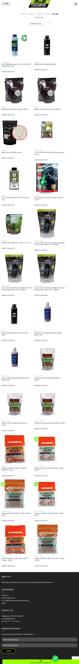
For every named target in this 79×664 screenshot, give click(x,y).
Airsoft (31, 14)
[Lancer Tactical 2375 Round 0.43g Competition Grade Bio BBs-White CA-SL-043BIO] (49, 223)
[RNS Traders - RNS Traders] (39, 4)
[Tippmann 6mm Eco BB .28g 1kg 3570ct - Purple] (17, 404)
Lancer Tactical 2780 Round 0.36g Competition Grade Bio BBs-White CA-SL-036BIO (49, 289)
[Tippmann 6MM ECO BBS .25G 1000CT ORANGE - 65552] (17, 449)
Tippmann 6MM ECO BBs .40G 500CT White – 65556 (49, 514)
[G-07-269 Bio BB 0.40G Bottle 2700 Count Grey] (17, 178)
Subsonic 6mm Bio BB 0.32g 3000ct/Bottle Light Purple (15, 379)
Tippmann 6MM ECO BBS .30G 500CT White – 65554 (49, 469)
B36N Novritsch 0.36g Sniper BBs (45, 64)
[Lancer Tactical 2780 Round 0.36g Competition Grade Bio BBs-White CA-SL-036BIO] (49, 268)
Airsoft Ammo (43, 14)
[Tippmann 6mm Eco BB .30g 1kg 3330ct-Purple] (49, 404)
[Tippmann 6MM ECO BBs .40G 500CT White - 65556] (49, 494)
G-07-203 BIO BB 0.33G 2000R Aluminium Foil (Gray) (49, 153)
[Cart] (75, 4)
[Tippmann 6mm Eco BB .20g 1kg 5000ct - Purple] (49, 359)
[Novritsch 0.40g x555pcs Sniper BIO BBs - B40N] (17, 313)
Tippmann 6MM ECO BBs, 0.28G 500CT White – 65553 (49, 559)
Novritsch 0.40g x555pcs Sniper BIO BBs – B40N (15, 334)
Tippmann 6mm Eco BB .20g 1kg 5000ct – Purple (47, 379)
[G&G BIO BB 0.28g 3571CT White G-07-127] (17, 223)
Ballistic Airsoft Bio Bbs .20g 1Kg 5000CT (15, 109)
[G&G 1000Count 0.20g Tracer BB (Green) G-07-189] (49, 178)
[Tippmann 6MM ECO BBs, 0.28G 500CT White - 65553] (49, 539)
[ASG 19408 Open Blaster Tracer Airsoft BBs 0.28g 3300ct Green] (17, 45)
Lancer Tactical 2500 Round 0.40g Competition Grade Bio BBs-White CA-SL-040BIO (17, 289)
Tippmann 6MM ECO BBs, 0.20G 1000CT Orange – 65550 (15, 559)
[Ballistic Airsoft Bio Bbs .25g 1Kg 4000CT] (49, 90)
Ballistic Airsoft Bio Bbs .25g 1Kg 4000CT (47, 109)
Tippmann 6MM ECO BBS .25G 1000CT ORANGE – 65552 (14, 469)
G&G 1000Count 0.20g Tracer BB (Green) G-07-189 (49, 198)
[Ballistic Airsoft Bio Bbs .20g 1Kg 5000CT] (17, 90)
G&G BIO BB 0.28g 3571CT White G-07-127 (16, 243)
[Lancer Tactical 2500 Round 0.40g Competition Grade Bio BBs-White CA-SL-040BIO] (17, 268)
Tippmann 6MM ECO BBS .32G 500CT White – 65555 (17, 514)
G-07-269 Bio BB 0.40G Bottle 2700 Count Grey (16, 198)
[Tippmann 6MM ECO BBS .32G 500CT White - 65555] (17, 494)
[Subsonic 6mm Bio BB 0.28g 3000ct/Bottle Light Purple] (49, 313)
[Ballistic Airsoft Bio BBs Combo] (17, 133)
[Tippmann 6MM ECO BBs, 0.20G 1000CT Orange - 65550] (17, 539)
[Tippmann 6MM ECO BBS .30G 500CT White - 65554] (49, 449)
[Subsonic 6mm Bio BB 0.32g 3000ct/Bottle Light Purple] (17, 359)
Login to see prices (8, 71)
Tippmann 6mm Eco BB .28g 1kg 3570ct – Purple (15, 424)
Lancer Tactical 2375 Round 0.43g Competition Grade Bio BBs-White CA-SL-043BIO (49, 244)
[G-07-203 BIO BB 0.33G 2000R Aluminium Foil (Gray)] (49, 129)
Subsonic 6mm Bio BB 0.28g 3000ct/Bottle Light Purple (48, 334)
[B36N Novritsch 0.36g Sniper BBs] (49, 45)
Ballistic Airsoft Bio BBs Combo (12, 152)
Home (23, 14)
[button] (55, 658)
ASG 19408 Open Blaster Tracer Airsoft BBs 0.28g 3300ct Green (16, 65)
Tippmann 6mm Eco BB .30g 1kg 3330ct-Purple (49, 423)
